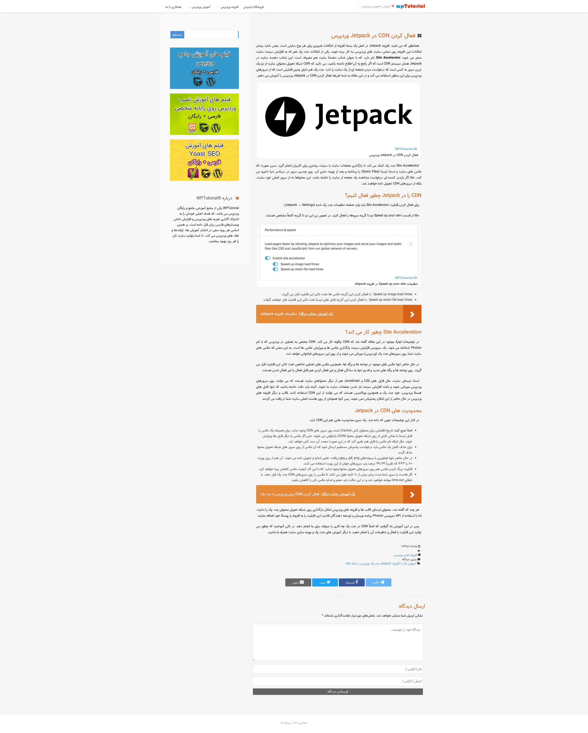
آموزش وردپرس (201, 6)
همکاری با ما (173, 6)
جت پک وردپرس (370, 563)
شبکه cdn (352, 563)
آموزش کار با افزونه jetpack (399, 563)
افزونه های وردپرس (405, 555)
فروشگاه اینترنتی (253, 6)
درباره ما (286, 722)
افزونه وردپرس (229, 6)
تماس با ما (300, 722)
